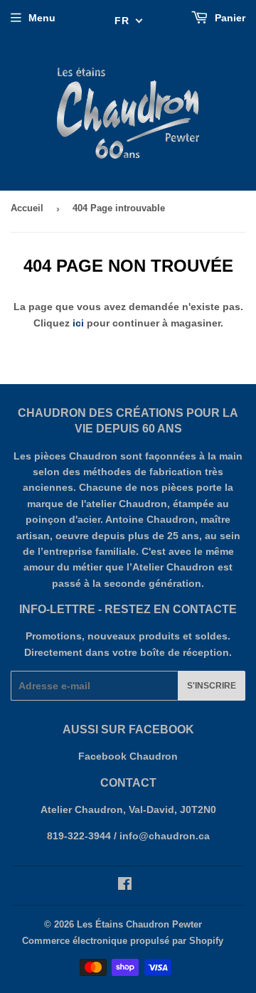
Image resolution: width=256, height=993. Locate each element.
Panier (228, 17)
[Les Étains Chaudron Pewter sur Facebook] (124, 885)
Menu (41, 17)
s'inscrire (211, 686)
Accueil (27, 208)
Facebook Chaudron (128, 756)
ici (78, 323)
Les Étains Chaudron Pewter (139, 924)
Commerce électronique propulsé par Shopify (122, 940)
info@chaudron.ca (164, 835)
